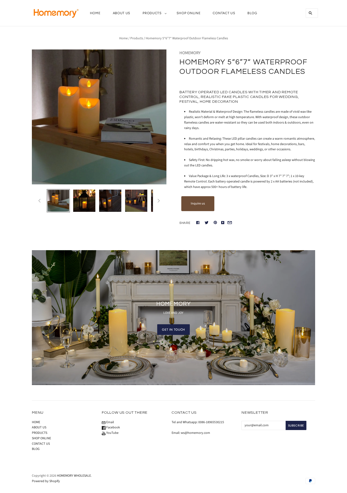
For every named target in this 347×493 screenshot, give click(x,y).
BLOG (252, 13)
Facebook (113, 427)
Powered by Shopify (46, 481)
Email (110, 422)
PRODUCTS (152, 13)
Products (136, 38)
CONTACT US (224, 13)
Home (123, 38)
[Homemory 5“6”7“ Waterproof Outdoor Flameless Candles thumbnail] (58, 200)
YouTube (112, 433)
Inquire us (198, 203)
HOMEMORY (190, 53)
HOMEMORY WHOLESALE (74, 475)
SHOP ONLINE (189, 13)
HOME (95, 13)
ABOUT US (122, 13)
